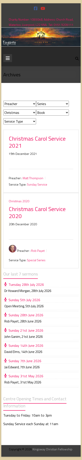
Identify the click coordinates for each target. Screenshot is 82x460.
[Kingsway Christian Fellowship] (41, 30)
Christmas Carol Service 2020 (37, 212)
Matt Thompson (33, 178)
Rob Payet (38, 250)
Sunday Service (37, 184)
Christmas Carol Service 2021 (37, 142)
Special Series (36, 260)
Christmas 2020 (19, 201)
